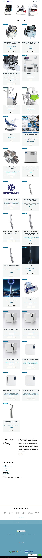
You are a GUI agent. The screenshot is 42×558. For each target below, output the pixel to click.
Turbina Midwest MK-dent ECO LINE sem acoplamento (11, 232)
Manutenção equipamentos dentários (30, 135)
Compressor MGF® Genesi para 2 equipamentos (11, 74)
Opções (31, 209)
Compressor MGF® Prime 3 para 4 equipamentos (11, 43)
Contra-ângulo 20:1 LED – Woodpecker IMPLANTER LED (11, 422)
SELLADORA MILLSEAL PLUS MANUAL (30, 298)
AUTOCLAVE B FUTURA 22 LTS (31, 329)
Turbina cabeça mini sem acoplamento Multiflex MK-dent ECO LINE (30, 233)
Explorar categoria (8, 12)
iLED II (30, 265)
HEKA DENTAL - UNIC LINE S (11, 106)
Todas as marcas (21, 517)
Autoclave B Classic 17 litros (31, 390)
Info (14, 51)
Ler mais (20, 453)
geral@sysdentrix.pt (7, 466)
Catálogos (16, 522)
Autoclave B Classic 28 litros (30, 359)
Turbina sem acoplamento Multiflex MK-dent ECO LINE (11, 266)
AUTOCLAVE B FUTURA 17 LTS (11, 359)
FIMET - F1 (11, 134)
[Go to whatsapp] (39, 555)
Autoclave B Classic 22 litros (11, 390)
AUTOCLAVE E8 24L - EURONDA (30, 167)
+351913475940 (6, 474)
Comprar (10, 51)
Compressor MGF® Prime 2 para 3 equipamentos (30, 43)
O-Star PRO (11, 298)
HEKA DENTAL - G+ (30, 73)
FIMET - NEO (31, 106)
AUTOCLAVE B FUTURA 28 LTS (11, 329)
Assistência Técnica (11, 199)
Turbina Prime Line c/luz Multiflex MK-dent (30, 200)
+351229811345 (6, 470)
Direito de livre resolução (23, 522)
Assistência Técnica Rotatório (11, 167)
